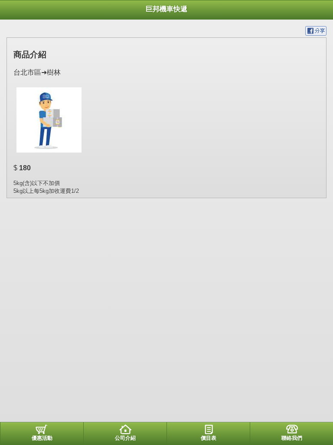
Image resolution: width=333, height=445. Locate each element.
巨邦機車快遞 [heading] (166, 9)
